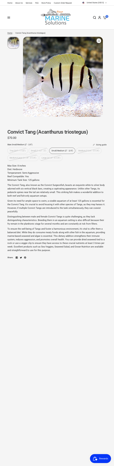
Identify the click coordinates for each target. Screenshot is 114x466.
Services (29, 3)
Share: (10, 257)
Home (9, 3)
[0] (104, 17)
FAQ (36, 3)
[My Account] (99, 17)
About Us (19, 3)
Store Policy (46, 3)
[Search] (94, 17)
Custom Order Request (63, 3)
